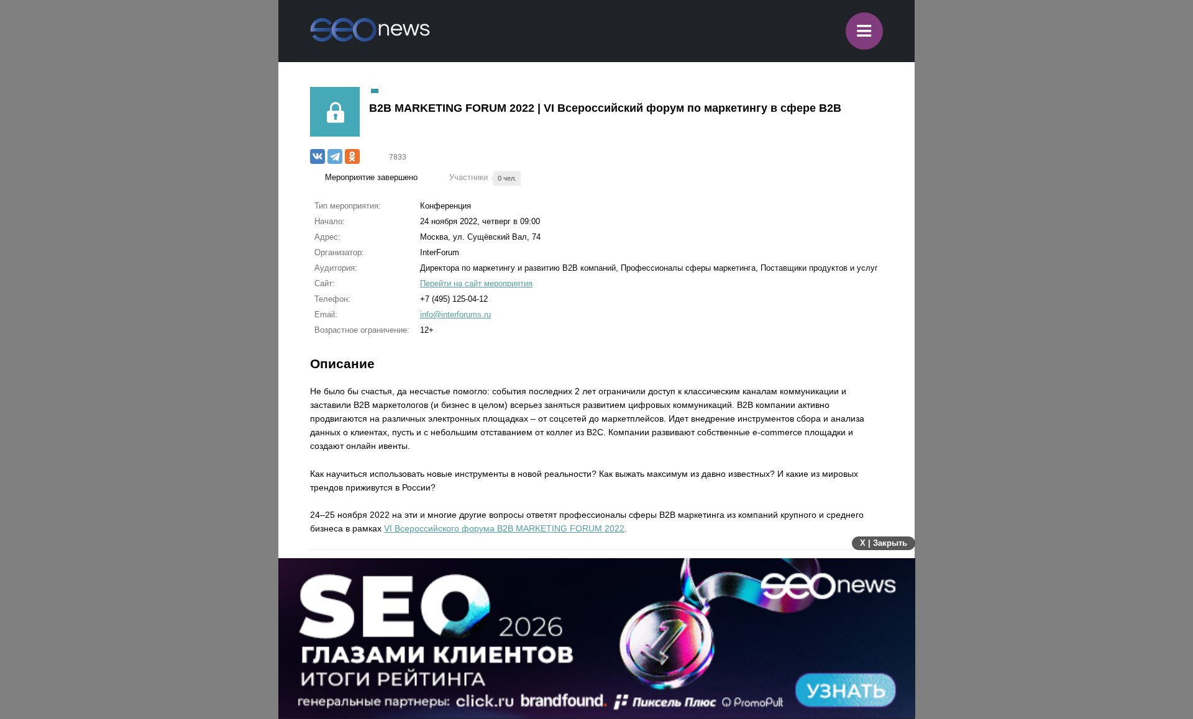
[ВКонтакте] (317, 156)
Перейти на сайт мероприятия (476, 283)
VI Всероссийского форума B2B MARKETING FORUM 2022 (504, 528)
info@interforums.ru (455, 314)
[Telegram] (334, 156)
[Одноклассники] (352, 156)
